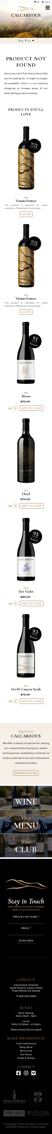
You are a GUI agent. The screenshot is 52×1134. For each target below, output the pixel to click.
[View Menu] (47, 7)
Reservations (26, 773)
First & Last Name (25, 916)
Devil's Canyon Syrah (26, 687)
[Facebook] (18, 1072)
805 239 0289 (27, 996)
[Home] (26, 18)
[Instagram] (26, 1072)
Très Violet (26, 590)
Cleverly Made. (37, 1126)
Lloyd (26, 492)
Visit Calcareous (26, 1043)
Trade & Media (26, 1058)
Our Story (26, 1054)
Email (25, 928)
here (30, 83)
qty (10, 408)
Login (26, 214)
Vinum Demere (26, 199)
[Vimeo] (33, 1072)
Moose (26, 394)
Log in (47, 2)
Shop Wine (25, 1047)
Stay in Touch (26, 901)
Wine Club (26, 1050)
